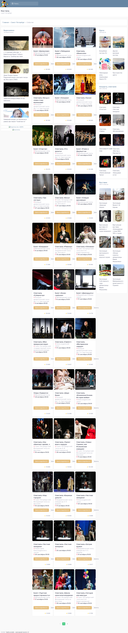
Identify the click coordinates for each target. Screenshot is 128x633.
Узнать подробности (41, 63)
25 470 (48, 169)
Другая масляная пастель (116, 53)
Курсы (101, 30)
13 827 (69, 364)
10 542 (69, 467)
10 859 (48, 467)
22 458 (91, 169)
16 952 (69, 264)
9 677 (91, 564)
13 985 (48, 364)
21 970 (48, 218)
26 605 (91, 120)
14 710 (91, 313)
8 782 (91, 613)
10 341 (48, 515)
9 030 (48, 613)
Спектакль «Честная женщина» (116, 109)
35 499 (69, 120)
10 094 (69, 515)
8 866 (69, 613)
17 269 (48, 264)
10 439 (91, 467)
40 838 (69, 69)
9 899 (91, 515)
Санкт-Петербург (18, 22)
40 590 (91, 69)
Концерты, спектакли (107, 87)
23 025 (69, 169)
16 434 (48, 313)
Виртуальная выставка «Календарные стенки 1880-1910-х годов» (117, 229)
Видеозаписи (9, 30)
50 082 (48, 69)
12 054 (91, 413)
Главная (5, 22)
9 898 (69, 564)
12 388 (69, 413)
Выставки (103, 182)
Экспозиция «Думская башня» (103, 205)
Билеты (53, 63)
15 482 (69, 313)
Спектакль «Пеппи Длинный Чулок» (104, 173)
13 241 (48, 413)
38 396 (48, 120)
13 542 (91, 364)
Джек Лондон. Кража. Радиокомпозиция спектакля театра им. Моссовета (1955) (16, 77)
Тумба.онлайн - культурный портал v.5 (17, 632)
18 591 (91, 218)
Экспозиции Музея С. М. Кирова (116, 205)
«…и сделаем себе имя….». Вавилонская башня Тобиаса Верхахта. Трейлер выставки (13, 54)
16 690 (91, 264)
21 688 (69, 218)
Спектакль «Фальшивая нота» (117, 173)
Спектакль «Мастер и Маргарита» (117, 151)
